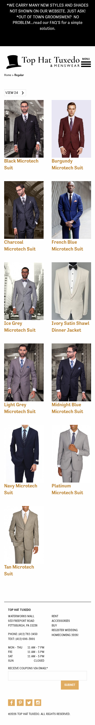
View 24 (11, 93)
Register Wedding (65, 630)
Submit (69, 685)
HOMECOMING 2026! (65, 635)
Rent (55, 616)
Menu (86, 59)
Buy (54, 625)
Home (7, 75)
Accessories (61, 621)
